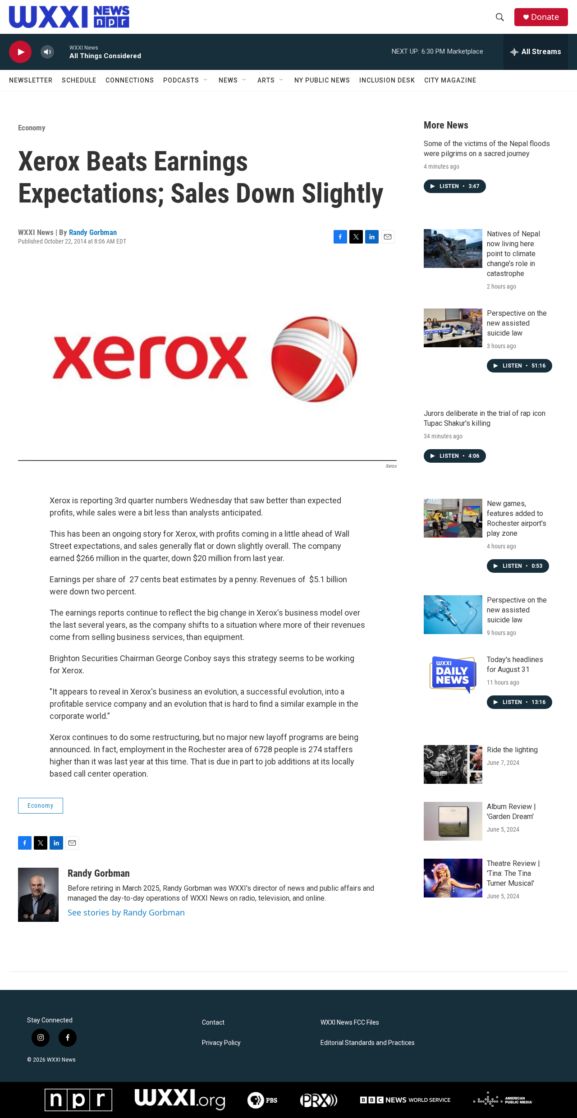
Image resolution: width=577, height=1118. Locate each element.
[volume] (47, 52)
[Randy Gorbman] (38, 895)
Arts (266, 80)
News (228, 80)
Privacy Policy (221, 1043)
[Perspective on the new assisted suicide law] (453, 327)
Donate (545, 17)
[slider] (61, 51)
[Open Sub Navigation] (206, 80)
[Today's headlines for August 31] (453, 674)
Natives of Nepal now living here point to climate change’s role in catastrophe (513, 254)
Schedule (79, 80)
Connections (129, 80)
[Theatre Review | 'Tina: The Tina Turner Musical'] (453, 878)
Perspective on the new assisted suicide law (517, 323)
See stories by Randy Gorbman (126, 912)
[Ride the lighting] (453, 764)
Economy (32, 127)
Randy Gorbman (93, 232)
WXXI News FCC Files (350, 1022)
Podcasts (181, 80)
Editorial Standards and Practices (368, 1043)
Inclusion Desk (387, 80)
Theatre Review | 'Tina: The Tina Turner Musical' (513, 873)
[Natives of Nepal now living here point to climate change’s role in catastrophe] (453, 248)
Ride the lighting (512, 749)
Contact (213, 1022)
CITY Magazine (450, 80)
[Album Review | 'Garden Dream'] (453, 821)
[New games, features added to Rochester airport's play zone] (453, 518)
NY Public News (322, 80)
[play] (20, 52)
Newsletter (31, 80)
